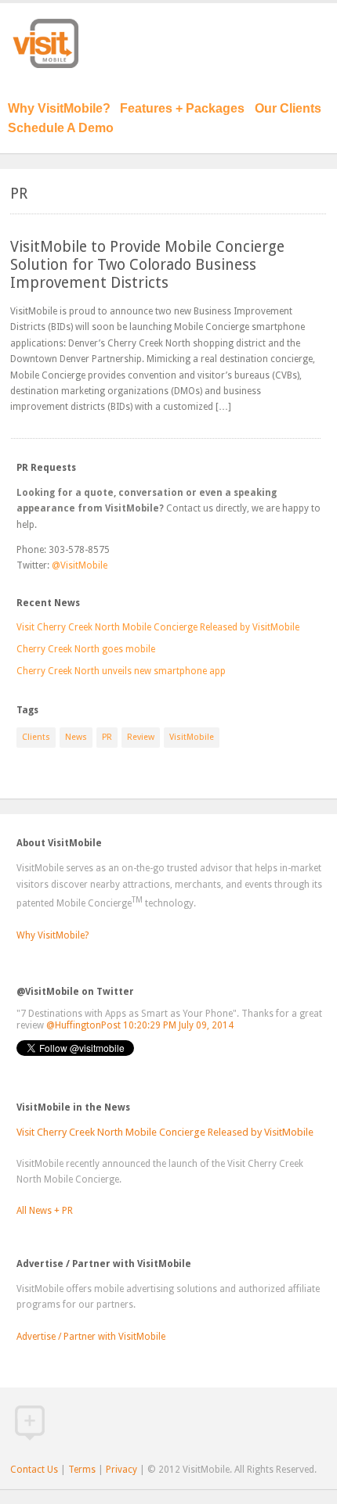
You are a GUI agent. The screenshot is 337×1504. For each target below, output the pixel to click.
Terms (82, 1469)
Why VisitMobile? (59, 108)
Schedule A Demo (61, 128)
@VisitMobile (79, 565)
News (76, 737)
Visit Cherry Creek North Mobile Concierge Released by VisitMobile (157, 627)
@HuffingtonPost (83, 1025)
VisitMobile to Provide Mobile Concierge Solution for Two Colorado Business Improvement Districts (147, 265)
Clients (36, 737)
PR (107, 737)
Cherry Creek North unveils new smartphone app (121, 671)
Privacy (121, 1469)
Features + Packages (182, 108)
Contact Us (34, 1469)
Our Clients (288, 108)
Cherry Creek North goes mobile (85, 649)
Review (140, 737)
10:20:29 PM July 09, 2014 (178, 1025)
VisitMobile (191, 737)
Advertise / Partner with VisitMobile (90, 1336)
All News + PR (44, 1210)
